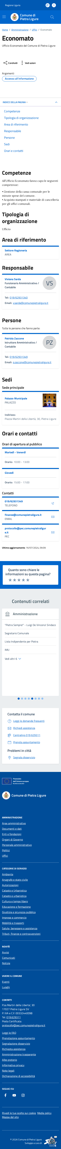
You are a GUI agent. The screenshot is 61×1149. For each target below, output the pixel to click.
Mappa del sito (10, 1117)
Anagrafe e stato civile (15, 880)
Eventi (5, 982)
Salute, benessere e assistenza (19, 928)
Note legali (8, 1071)
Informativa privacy (13, 1065)
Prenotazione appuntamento (18, 1038)
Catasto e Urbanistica (14, 890)
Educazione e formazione (16, 907)
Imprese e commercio (14, 918)
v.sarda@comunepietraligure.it (30, 303)
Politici (6, 850)
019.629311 (13, 1017)
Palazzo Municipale (16, 398)
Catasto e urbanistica (14, 896)
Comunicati (8, 958)
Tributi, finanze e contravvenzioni (21, 934)
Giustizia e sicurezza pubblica (19, 912)
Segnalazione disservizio (16, 1044)
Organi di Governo (12, 839)
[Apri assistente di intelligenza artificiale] (51, 1139)
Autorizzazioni (10, 885)
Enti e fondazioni (11, 834)
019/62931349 (19, 357)
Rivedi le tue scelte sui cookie (19, 1113)
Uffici (5, 856)
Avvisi (5, 952)
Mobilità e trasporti (13, 923)
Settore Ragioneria (16, 250)
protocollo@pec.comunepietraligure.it (25, 530)
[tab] (19, 699)
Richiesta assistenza (13, 1049)
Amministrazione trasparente (19, 1054)
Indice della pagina (14, 102)
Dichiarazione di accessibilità (18, 1076)
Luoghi (6, 987)
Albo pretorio (9, 1060)
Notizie (6, 963)
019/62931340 (19, 297)
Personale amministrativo (17, 845)
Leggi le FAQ (9, 1033)
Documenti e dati (12, 829)
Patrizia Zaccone (14, 338)
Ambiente (7, 874)
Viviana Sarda (13, 279)
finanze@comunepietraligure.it (23, 515)
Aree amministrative (14, 823)
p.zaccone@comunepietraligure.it (32, 362)
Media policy (44, 1113)
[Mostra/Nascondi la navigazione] (4, 17)
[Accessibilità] (47, 5)
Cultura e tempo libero (15, 901)
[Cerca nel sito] (52, 17)
